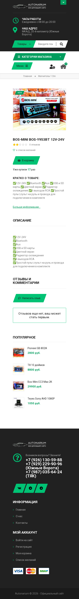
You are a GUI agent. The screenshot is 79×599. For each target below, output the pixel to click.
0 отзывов (34, 144)
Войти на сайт (24, 540)
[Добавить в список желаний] (39, 150)
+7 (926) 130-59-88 (44, 460)
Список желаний (25, 559)
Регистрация (23, 546)
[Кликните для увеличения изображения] (39, 109)
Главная (20, 509)
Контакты (21, 522)
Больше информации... (26, 207)
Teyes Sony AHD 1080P (41, 398)
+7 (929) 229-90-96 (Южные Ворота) (44, 466)
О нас (18, 516)
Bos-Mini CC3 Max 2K (40, 381)
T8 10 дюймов (36, 365)
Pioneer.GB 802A (37, 348)
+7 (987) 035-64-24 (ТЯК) (44, 474)
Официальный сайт (52, 593)
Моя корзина (23, 553)
